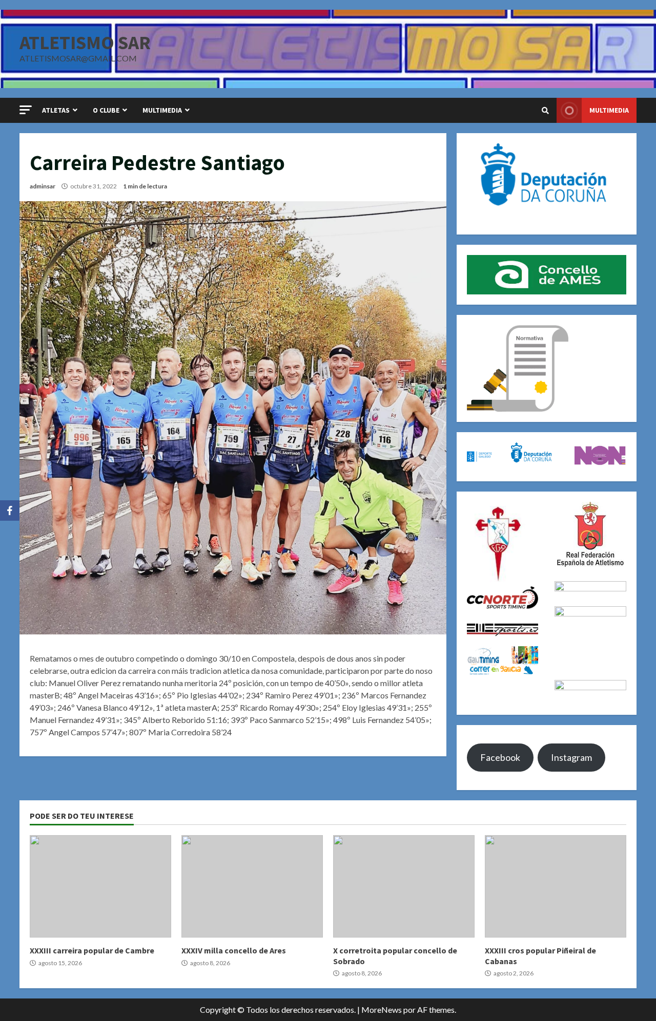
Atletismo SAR (85, 42)
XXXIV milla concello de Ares (252, 886)
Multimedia (609, 110)
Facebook (500, 757)
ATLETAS (56, 110)
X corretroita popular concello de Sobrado (404, 886)
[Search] (545, 110)
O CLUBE (106, 110)
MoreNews (381, 1009)
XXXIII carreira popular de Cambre (100, 886)
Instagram (571, 757)
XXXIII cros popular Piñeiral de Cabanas (555, 886)
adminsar (42, 186)
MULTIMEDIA (162, 110)
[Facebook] (9, 510)
